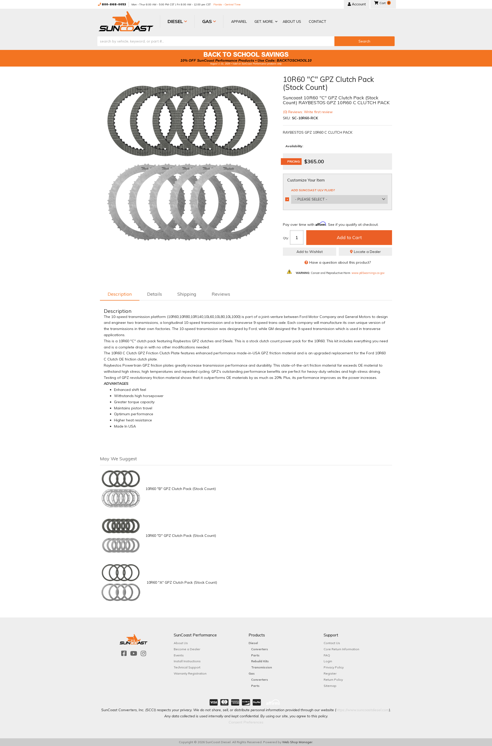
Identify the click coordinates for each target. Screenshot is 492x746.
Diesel (253, 643)
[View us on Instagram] (143, 653)
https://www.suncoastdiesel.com (362, 710)
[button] (265, 22)
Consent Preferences (246, 722)
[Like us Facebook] (124, 653)
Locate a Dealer (367, 251)
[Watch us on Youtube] (133, 653)
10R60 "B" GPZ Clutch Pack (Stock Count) (181, 488)
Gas (252, 673)
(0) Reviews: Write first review (308, 112)
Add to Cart (349, 237)
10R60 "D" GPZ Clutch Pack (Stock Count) (181, 535)
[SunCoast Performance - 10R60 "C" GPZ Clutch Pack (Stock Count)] (187, 163)
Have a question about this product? (340, 262)
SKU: (287, 118)
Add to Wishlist (309, 251)
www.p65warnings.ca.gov (368, 273)
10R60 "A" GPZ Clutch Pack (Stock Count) (181, 582)
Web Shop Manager (297, 742)
